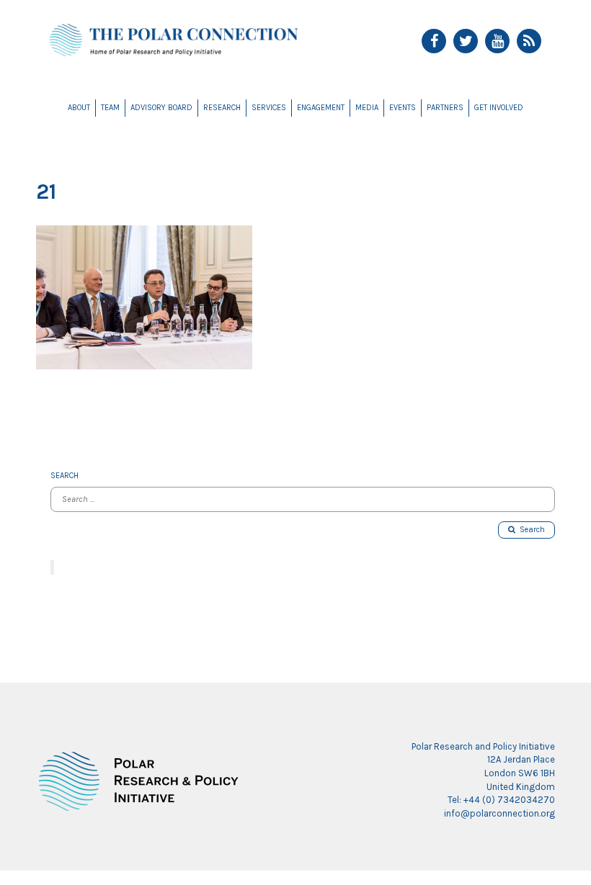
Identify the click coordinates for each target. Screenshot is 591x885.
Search (530, 529)
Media (366, 107)
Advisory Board (161, 107)
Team (110, 107)
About (79, 107)
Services (269, 107)
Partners (445, 107)
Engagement (321, 107)
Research (222, 107)
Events (402, 107)
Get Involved (498, 107)
